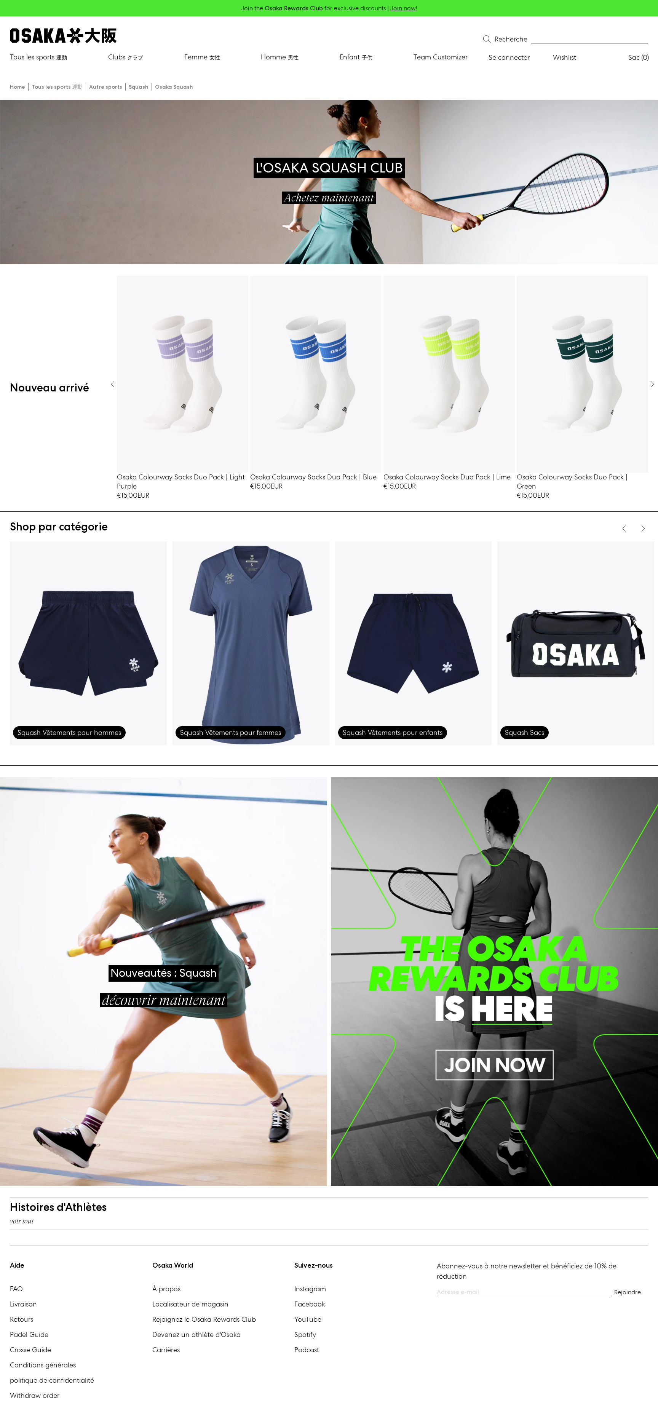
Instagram (310, 1288)
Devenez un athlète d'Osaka (196, 1334)
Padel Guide (29, 1334)
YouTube (307, 1319)
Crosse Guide (30, 1349)
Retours (21, 1319)
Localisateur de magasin (190, 1304)
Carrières (166, 1349)
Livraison (23, 1304)
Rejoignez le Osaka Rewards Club (204, 1319)
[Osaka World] (63, 35)
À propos (166, 1288)
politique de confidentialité (52, 1380)
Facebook (309, 1304)
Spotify (305, 1334)
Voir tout (22, 1221)
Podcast (306, 1349)
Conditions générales (43, 1365)
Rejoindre (627, 1292)
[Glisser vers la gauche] (652, 384)
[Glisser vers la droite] (113, 384)
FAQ (16, 1288)
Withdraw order (34, 1395)
